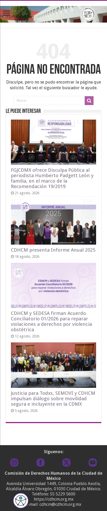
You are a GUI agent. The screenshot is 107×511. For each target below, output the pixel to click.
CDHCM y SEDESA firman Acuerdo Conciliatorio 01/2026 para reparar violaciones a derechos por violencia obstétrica (51, 321)
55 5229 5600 (62, 494)
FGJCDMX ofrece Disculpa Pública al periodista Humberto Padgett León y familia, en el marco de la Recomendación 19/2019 (52, 178)
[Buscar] (89, 100)
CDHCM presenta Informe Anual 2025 (53, 250)
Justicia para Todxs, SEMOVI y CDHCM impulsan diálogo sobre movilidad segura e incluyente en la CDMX (53, 398)
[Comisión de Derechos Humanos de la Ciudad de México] (53, 13)
